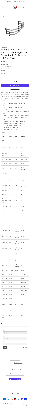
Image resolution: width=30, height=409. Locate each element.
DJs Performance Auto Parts (14, 401)
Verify (5, 347)
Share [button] (4, 323)
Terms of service (24, 403)
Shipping (2, 66)
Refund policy (10, 403)
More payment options (15, 88)
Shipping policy (11, 405)
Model (4, 341)
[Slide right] (18, 44)
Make (4, 336)
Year (3, 330)
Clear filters (24, 347)
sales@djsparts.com (15, 359)
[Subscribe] (22, 374)
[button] (3, 7)
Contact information (19, 405)
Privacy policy (16, 403)
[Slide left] (11, 44)
